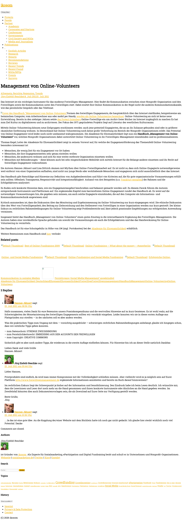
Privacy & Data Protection (18, 509)
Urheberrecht (177, 486)
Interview (9, 486)
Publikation (84, 486)
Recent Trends (16, 66)
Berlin (21, 483)
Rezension (28, 93)
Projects (9, 17)
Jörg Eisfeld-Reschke (12, 96)
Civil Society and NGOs (20, 38)
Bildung (37, 483)
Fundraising (161, 483)
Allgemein (6, 93)
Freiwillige (86, 281)
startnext (154, 486)
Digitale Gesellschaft (120, 483)
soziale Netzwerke (147, 486)
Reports (12, 56)
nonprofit (55, 486)
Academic (13, 26)
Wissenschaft (13, 489)
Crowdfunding (65, 482)
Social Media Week (124, 486)
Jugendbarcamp (35, 486)
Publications (11, 44)
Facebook (147, 483)
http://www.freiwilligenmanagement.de (37, 380)
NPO (59, 486)
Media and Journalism (20, 41)
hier (49, 233)
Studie (160, 486)
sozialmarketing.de (22, 457)
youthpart (20, 489)
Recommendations (18, 59)
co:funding (43, 483)
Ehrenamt (55, 281)
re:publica (101, 486)
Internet (3, 486)
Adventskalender (6, 483)
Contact (9, 512)
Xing (47, 457)
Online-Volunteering (156, 281)
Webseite (6, 457)
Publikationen (93, 486)
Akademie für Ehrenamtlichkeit (109, 228)
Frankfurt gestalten (131, 179)
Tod (165, 486)
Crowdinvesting (82, 482)
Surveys (12, 78)
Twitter (39, 457)
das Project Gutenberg (69, 119)
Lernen (43, 486)
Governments (15, 35)
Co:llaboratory (50, 483)
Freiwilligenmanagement (106, 281)
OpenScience (66, 486)
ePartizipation (136, 482)
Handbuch (125, 281)
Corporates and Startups (21, 29)
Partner (9, 23)
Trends (39, 93)
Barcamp (15, 483)
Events (12, 75)
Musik (47, 486)
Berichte (17, 93)
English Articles (17, 50)
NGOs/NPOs (14, 72)
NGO (50, 486)
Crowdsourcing (104, 483)
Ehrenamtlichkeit (70, 281)
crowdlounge (94, 483)
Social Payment (136, 486)
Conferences (15, 32)
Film (153, 483)
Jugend (27, 486)
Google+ (56, 457)
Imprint (9, 506)
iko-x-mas (171, 483)
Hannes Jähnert (23, 303)
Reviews (13, 62)
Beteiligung (28, 483)
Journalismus (18, 486)
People (8, 20)
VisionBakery (5, 489)
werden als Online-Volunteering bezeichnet (100, 116)
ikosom (6, 5)
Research (13, 53)
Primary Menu (5, 12)
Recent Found (15, 69)
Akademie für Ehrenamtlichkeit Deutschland (25, 281)
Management (138, 281)
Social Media (111, 485)
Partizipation (75, 486)
